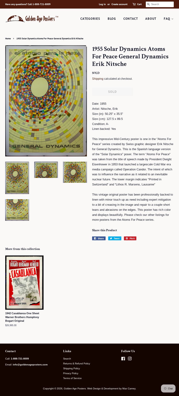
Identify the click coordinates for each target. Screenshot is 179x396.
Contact (130, 19)
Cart (139, 4)
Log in (102, 4)
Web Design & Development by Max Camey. (111, 388)
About (150, 19)
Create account (119, 4)
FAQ (167, 19)
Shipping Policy (71, 368)
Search (67, 358)
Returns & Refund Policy (76, 363)
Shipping (97, 78)
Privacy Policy (70, 373)
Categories (90, 19)
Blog (112, 19)
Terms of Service (72, 378)
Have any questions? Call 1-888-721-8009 (28, 4)
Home (8, 38)
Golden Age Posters (75, 388)
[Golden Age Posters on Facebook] (123, 359)
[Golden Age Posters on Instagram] (130, 359)
